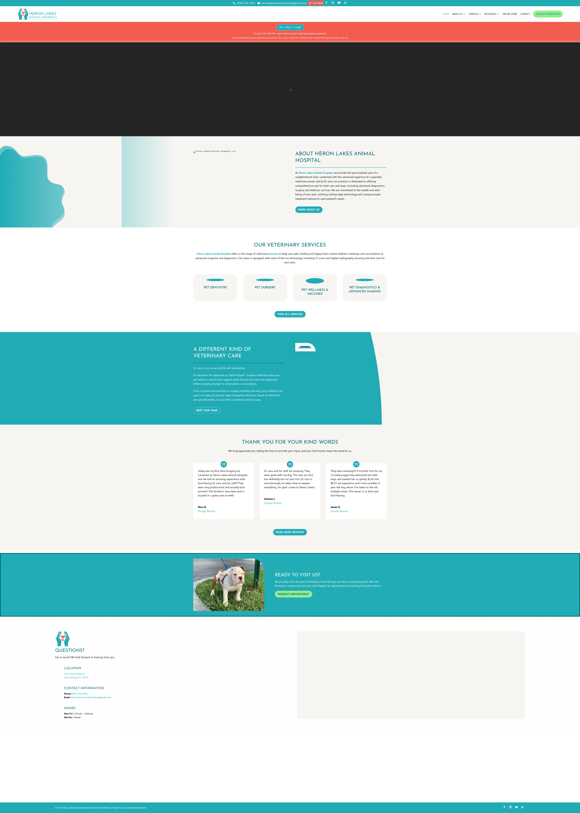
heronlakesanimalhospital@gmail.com (91, 697)
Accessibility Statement (135, 807)
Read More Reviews (290, 532)
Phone (307, 655)
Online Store (510, 14)
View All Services (290, 314)
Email (307, 651)
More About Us (309, 209)
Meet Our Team (207, 410)
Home (446, 14)
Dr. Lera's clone (290, 27)
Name (307, 637)
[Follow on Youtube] (516, 807)
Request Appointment (548, 14)
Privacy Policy (117, 807)
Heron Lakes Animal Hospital (315, 172)
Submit (310, 673)
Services (473, 14)
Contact (525, 14)
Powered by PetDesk (100, 807)
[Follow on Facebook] (504, 807)
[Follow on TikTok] (522, 807)
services (273, 253)
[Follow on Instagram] (510, 807)
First (329, 642)
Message (308, 667)
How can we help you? (317, 663)
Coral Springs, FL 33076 (76, 677)
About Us (457, 14)
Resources (490, 14)
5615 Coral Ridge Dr (74, 673)
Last (329, 646)
